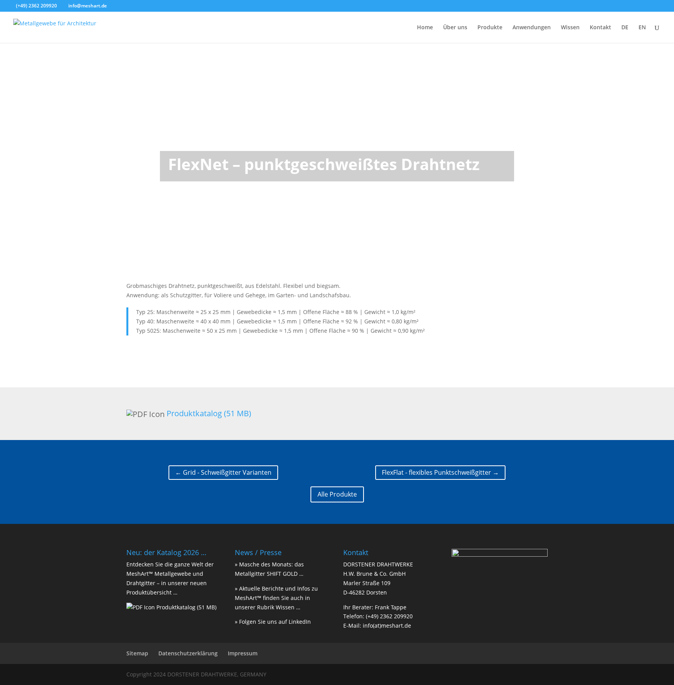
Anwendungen (532, 28)
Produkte (489, 28)
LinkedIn (300, 621)
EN (642, 28)
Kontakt (600, 28)
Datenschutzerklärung (188, 653)
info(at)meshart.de (387, 625)
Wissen (570, 28)
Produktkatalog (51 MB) (209, 413)
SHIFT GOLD (282, 573)
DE (624, 28)
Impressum (242, 653)
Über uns (455, 28)
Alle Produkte (337, 494)
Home (425, 28)
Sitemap (137, 653)
